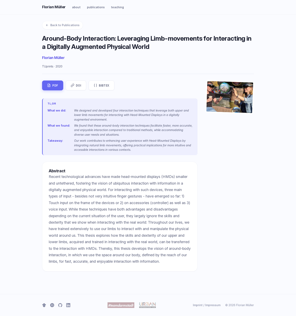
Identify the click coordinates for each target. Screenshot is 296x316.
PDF (55, 85)
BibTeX (104, 85)
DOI (78, 85)
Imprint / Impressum (206, 305)
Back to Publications (65, 25)
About (76, 7)
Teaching (117, 7)
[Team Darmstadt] (121, 305)
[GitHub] (60, 305)
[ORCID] (52, 305)
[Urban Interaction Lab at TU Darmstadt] (147, 305)
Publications (96, 7)
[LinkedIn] (68, 305)
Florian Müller (54, 7)
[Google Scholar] (44, 305)
